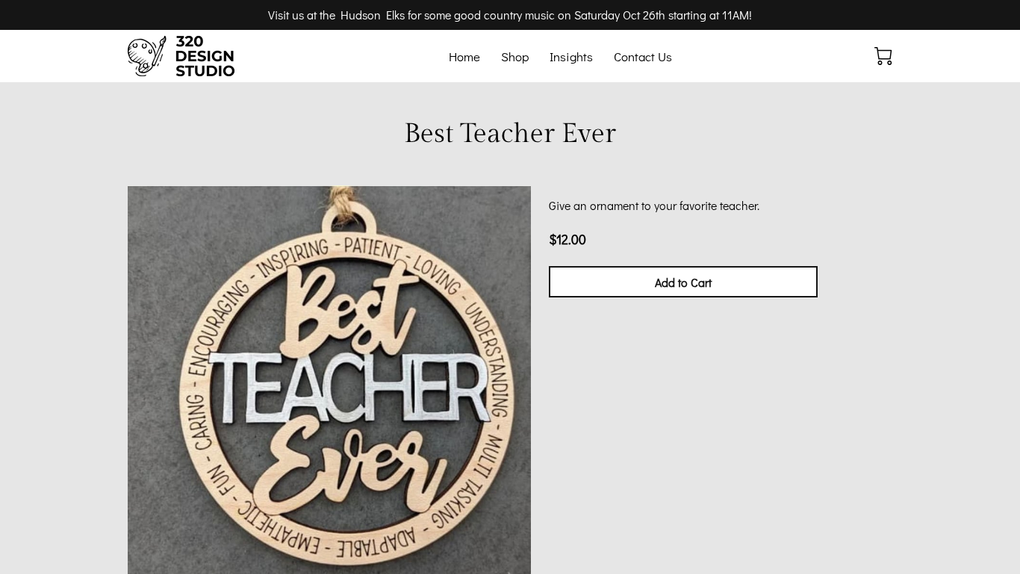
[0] (883, 56)
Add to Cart (683, 282)
